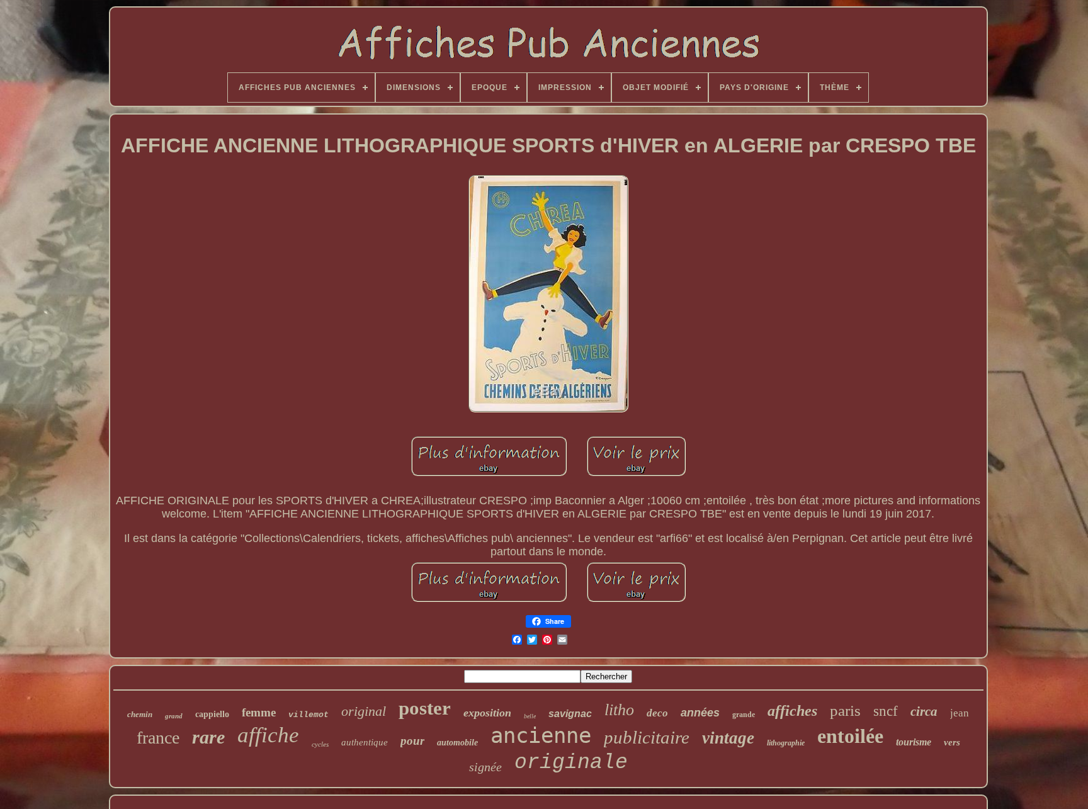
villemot (308, 715)
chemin (139, 714)
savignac (570, 713)
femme (259, 712)
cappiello (212, 714)
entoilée (850, 736)
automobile (457, 742)
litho (619, 710)
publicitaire (646, 737)
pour (412, 740)
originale (571, 762)
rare (208, 737)
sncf (885, 711)
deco (657, 713)
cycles (320, 744)
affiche (268, 735)
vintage (728, 737)
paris (845, 710)
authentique (364, 742)
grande (743, 714)
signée (485, 767)
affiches (792, 711)
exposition (487, 712)
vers (952, 742)
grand (174, 716)
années (700, 712)
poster (425, 708)
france (158, 737)
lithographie (786, 742)
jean (959, 713)
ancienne (540, 735)
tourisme (913, 742)
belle (530, 716)
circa (924, 711)
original (363, 711)
